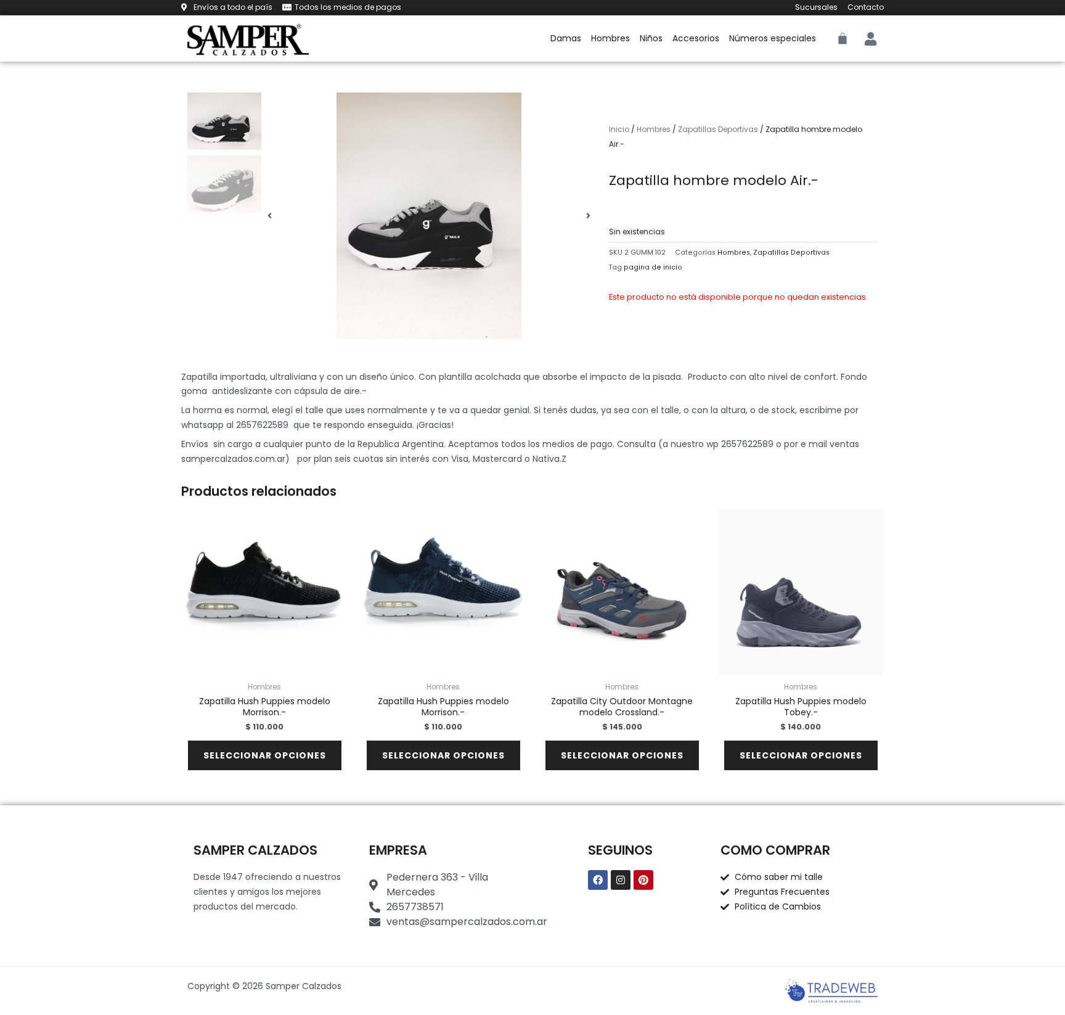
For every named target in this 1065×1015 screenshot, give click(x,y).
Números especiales (772, 38)
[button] (269, 216)
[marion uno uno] (429, 215)
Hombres (610, 38)
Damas (565, 38)
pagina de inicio (653, 267)
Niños (651, 38)
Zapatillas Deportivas (718, 129)
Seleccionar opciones (264, 755)
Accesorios (695, 38)
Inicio (619, 129)
